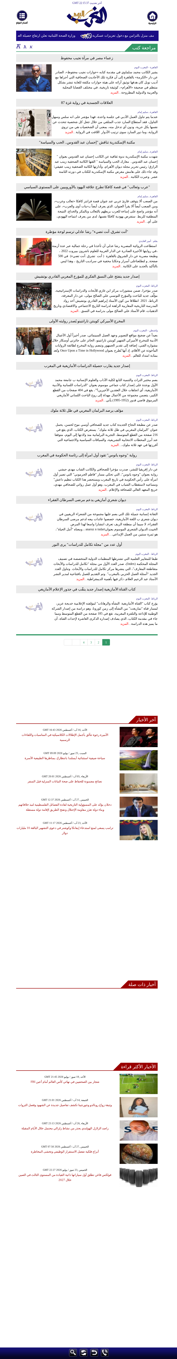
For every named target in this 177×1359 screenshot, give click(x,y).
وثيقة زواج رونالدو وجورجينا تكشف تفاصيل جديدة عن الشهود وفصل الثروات (65, 1105)
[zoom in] (18, 46)
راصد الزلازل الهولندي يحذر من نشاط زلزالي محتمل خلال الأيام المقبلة (65, 1128)
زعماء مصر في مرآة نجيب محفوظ (87, 58)
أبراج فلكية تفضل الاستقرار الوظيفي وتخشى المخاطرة (65, 1151)
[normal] (24, 46)
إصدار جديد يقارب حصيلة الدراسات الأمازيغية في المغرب (87, 366)
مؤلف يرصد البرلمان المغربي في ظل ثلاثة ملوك (86, 410)
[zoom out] (31, 46)
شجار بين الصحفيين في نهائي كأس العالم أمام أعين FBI (65, 1081)
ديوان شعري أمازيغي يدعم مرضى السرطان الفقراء (87, 500)
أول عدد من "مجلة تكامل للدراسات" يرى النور (87, 544)
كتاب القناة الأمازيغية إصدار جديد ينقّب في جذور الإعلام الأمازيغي (87, 589)
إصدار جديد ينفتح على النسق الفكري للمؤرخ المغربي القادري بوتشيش (87, 276)
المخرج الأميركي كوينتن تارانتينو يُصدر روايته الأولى (87, 321)
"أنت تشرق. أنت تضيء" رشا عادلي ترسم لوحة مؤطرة (87, 232)
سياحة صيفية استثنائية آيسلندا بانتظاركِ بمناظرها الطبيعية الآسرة (65, 758)
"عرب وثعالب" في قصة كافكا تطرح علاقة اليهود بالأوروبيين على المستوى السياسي (87, 187)
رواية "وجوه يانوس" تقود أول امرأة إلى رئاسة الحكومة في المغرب (87, 455)
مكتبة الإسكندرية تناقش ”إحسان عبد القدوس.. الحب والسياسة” (87, 142)
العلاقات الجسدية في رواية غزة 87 (87, 103)
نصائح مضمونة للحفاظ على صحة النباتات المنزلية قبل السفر (65, 781)
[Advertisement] (87, 683)
